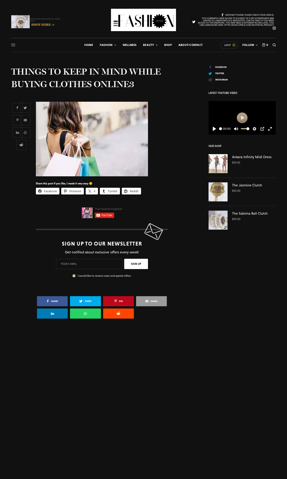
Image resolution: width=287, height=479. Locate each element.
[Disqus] (143, 387)
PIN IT (104, 138)
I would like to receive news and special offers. (104, 275)
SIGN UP (136, 263)
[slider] (220, 129)
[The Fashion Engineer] (143, 20)
